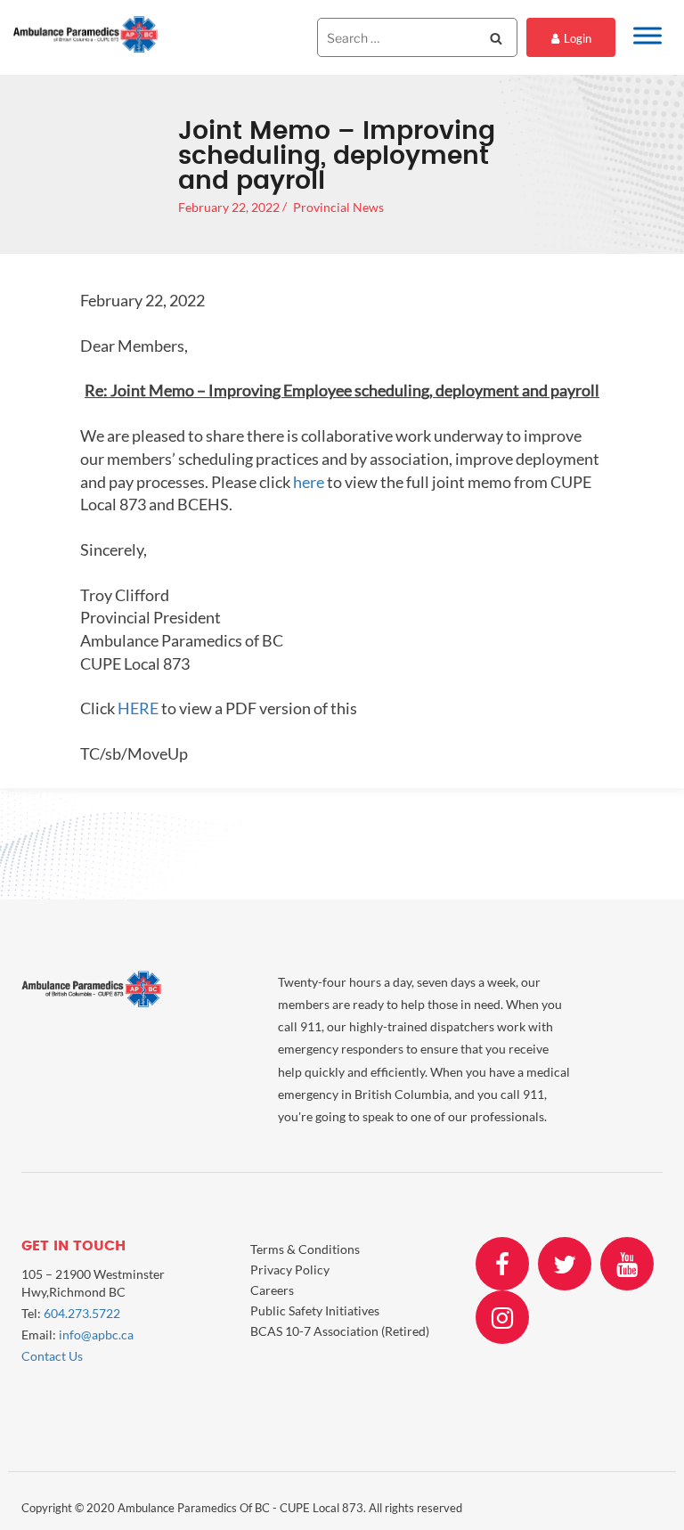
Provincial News (338, 207)
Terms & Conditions (305, 1249)
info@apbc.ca (96, 1334)
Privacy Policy (290, 1269)
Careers (272, 1290)
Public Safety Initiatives (314, 1310)
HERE (138, 708)
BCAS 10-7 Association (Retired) (339, 1331)
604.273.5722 (82, 1313)
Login (577, 38)
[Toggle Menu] (647, 35)
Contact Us (52, 1355)
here (308, 482)
